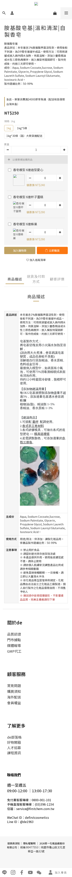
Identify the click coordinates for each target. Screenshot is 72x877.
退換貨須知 (13, 843)
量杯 (35, 421)
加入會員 (61, 872)
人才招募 (14, 747)
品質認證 (14, 634)
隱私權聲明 (29, 843)
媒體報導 (14, 645)
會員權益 (14, 702)
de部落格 (14, 737)
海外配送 (14, 696)
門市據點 (14, 639)
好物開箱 (14, 742)
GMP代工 (14, 651)
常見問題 (14, 685)
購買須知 (14, 691)
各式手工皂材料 (33, 425)
